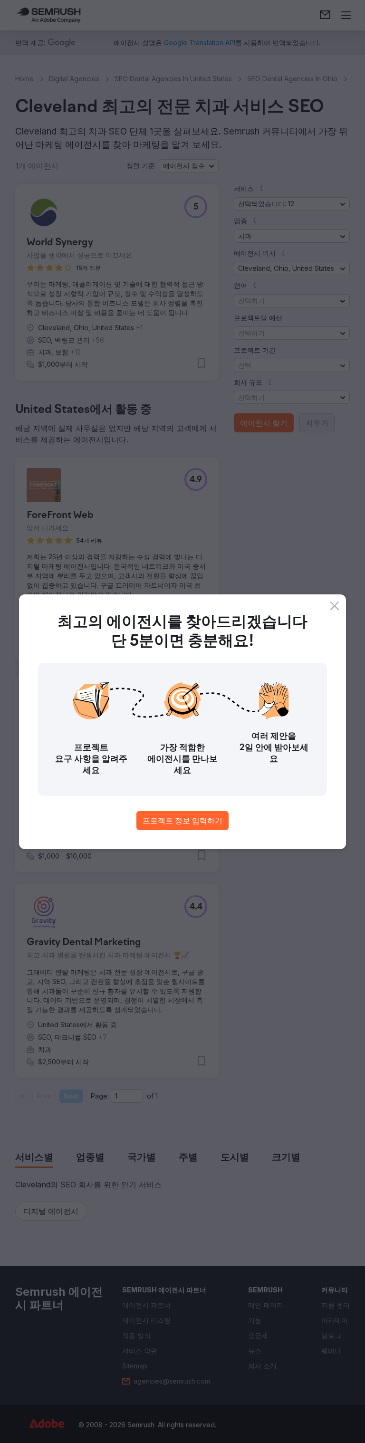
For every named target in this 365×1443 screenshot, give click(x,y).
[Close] (334, 605)
